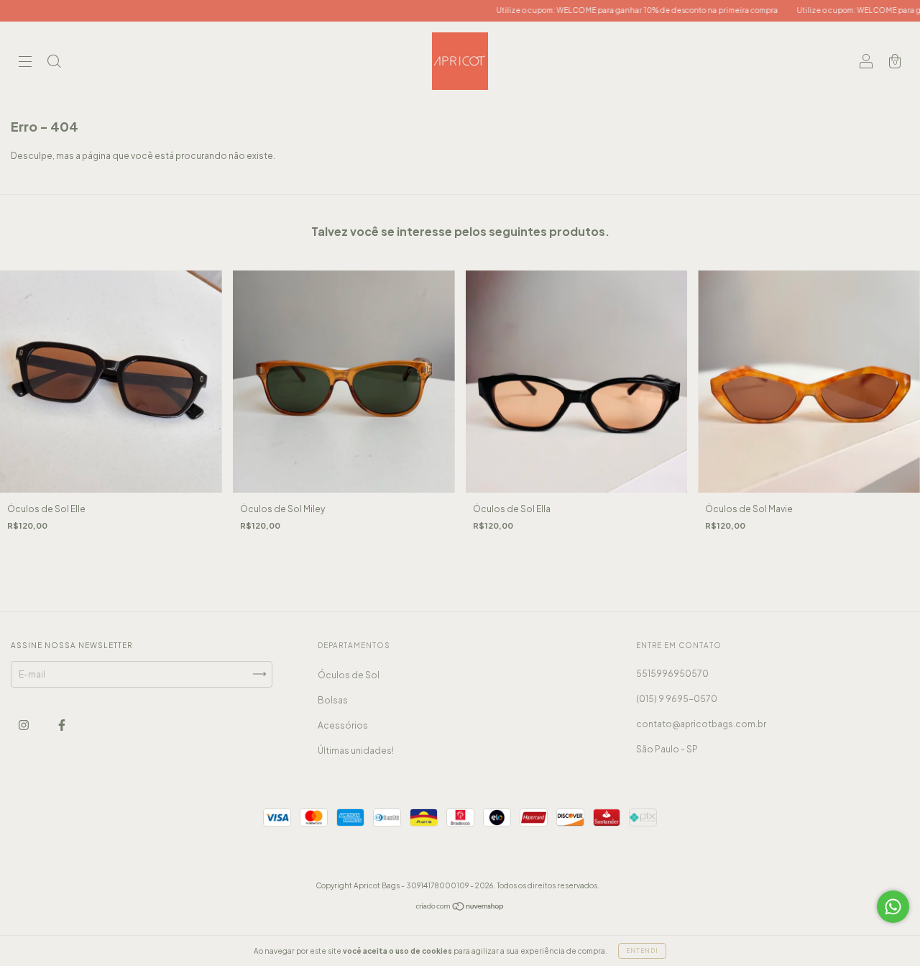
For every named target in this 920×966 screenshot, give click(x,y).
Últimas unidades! (356, 750)
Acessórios (343, 725)
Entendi (642, 950)
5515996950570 (672, 673)
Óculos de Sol (349, 675)
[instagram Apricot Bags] (24, 724)
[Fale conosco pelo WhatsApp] (893, 906)
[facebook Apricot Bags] (62, 724)
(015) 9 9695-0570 (676, 698)
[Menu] (25, 63)
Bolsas (333, 700)
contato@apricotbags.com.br (701, 724)
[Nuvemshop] (460, 908)
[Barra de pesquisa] (54, 63)
